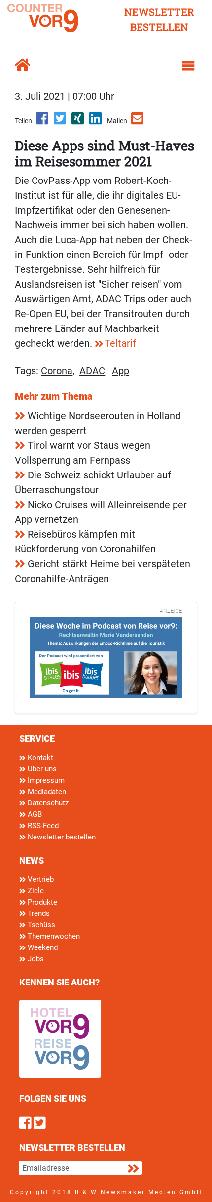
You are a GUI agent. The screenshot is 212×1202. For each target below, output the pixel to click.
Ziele (35, 890)
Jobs (35, 958)
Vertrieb (40, 879)
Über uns (41, 769)
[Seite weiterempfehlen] (138, 122)
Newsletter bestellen (61, 837)
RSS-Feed (42, 825)
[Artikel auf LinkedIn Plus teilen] (96, 122)
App (120, 371)
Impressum (45, 780)
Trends (38, 913)
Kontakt (39, 757)
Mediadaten (46, 791)
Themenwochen (53, 936)
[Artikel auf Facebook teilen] (43, 122)
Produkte (41, 902)
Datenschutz (47, 803)
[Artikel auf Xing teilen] (78, 122)
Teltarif (120, 343)
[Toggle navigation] (188, 65)
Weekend (42, 947)
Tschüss (40, 924)
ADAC (92, 371)
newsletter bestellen (159, 19)
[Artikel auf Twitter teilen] (61, 122)
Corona (56, 371)
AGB (34, 814)
